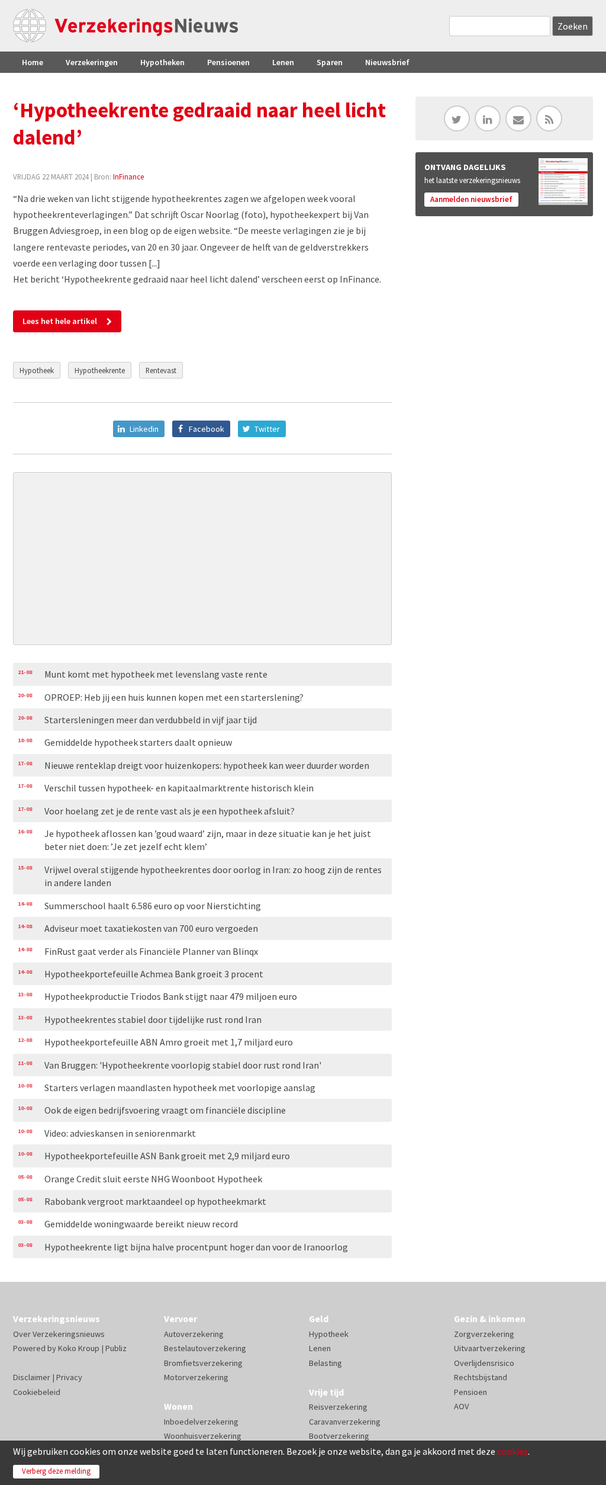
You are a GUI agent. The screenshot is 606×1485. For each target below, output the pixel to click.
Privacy (69, 1377)
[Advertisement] (202, 559)
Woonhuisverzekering (202, 1436)
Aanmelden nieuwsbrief (471, 199)
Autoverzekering (194, 1334)
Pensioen (470, 1392)
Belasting (325, 1363)
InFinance (128, 176)
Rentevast (161, 370)
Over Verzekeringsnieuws (59, 1334)
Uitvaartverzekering (490, 1348)
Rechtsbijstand (480, 1377)
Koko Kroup (78, 1348)
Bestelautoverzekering (205, 1348)
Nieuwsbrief (387, 62)
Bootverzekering (339, 1436)
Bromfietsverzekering (203, 1363)
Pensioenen (228, 62)
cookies (512, 1451)
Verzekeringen (92, 62)
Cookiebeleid (36, 1392)
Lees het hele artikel (59, 321)
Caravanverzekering (345, 1421)
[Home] (125, 26)
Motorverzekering (196, 1377)
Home (32, 62)
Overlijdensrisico (484, 1363)
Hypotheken (162, 62)
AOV (461, 1406)
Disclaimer (31, 1377)
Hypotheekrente (100, 370)
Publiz (116, 1348)
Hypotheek (37, 370)
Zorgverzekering (484, 1334)
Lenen (283, 62)
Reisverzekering (338, 1406)
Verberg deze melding (56, 1471)
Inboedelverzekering (201, 1421)
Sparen (330, 62)
